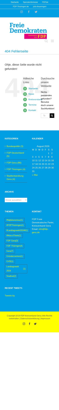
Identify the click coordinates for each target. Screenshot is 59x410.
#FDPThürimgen (15, 225)
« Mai (35, 175)
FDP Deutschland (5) (15, 154)
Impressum (45, 318)
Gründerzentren (14, 256)
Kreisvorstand (35, 99)
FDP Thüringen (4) (16, 169)
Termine (32, 104)
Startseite (33, 88)
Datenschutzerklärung (29, 318)
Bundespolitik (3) (15, 146)
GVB (9, 261)
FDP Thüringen (14, 246)
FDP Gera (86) (14, 162)
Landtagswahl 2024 (15, 269)
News (31, 94)
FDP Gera (12, 241)
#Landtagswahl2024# (17, 230)
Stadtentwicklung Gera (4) (15, 177)
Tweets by (10, 295)
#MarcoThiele (13, 236)
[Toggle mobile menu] (52, 41)
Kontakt (32, 110)
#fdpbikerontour (14, 220)
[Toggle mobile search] (46, 41)
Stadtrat (11, 276)
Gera (9, 251)
